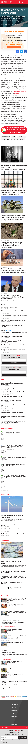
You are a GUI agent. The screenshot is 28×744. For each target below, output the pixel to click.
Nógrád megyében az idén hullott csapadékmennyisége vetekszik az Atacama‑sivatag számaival (12, 243)
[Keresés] (26, 2)
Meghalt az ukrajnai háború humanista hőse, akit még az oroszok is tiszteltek (13, 191)
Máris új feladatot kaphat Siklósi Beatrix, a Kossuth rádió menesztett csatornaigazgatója (14, 316)
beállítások (20, 721)
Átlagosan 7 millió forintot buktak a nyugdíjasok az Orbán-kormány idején (13, 269)
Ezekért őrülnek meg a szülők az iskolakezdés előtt (14, 662)
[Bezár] (26, 727)
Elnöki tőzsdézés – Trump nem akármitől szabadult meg (14, 332)
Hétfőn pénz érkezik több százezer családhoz (11, 396)
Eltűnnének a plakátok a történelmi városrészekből (15, 675)
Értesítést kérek (22, 737)
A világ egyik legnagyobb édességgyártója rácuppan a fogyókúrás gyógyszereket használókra (16, 599)
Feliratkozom (14, 362)
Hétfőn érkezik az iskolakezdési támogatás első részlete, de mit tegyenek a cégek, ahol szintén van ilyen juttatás (13, 577)
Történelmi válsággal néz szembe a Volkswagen (12, 412)
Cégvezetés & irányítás (8, 627)
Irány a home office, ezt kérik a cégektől (11, 620)
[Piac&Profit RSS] (15, 707)
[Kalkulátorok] (19, 2)
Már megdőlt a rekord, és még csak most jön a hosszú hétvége (13, 525)
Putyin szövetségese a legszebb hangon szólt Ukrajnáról (11, 326)
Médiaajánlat (14, 716)
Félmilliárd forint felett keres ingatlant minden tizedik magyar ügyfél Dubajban (16, 432)
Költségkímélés (21, 139)
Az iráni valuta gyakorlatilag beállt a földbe (10, 388)
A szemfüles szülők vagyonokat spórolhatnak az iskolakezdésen (12, 529)
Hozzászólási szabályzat (14, 719)
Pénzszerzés (5, 540)
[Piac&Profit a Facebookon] (12, 707)
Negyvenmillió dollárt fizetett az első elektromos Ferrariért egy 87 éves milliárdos (15, 446)
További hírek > (5, 490)
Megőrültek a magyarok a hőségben (10, 684)
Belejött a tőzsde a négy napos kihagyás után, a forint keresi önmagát (13, 350)
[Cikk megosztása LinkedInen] (25, 51)
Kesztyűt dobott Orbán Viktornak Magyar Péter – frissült (14, 166)
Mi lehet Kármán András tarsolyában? (9, 307)
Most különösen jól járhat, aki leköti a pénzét (11, 400)
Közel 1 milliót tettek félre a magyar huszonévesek (12, 533)
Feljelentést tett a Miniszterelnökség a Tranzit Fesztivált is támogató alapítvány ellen (14, 311)
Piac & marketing (6, 659)
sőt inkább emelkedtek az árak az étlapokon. (20, 91)
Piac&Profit (16, 25)
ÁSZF (14, 713)
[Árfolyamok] (22, 2)
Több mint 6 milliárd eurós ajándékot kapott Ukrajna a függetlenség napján (13, 321)
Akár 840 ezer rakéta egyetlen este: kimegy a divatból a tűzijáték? (16, 465)
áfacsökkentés (21, 136)
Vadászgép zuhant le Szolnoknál (8, 408)
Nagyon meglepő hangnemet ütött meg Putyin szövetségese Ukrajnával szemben (11, 340)
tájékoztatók (14, 721)
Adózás (13, 136)
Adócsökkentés (6, 136)
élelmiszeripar (5, 139)
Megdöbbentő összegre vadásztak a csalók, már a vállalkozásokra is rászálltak (17, 612)
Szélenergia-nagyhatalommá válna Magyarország (12, 516)
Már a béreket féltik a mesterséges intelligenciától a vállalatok (15, 605)
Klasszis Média (14, 724)
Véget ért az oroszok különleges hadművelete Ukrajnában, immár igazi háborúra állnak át (13, 297)
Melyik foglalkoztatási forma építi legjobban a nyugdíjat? (11, 583)
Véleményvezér (5, 144)
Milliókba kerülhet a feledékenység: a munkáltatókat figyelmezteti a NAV (13, 572)
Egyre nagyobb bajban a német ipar (15, 642)
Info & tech (4, 595)
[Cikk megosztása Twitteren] (21, 51)
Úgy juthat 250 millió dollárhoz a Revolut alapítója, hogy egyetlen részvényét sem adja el (16, 476)
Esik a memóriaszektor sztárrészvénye (11, 618)
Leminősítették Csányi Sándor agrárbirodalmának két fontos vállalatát (17, 457)
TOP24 (4, 305)
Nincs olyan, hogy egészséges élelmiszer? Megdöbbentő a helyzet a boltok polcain (11, 687)
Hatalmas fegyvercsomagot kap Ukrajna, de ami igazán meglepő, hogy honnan (14, 216)
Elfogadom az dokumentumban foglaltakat (14, 741)
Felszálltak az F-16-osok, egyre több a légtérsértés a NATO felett (13, 345)
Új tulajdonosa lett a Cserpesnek (9, 652)
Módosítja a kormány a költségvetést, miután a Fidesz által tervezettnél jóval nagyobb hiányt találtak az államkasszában (13, 383)
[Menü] (2, 2)
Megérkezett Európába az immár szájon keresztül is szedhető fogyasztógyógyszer (13, 392)
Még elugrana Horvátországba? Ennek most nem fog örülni (13, 404)
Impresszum (14, 710)
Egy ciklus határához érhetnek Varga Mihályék (11, 336)
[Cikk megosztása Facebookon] (17, 51)
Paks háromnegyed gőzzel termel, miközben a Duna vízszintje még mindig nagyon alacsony (13, 422)
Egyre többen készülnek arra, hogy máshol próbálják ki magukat (13, 417)
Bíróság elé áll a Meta (12, 668)
